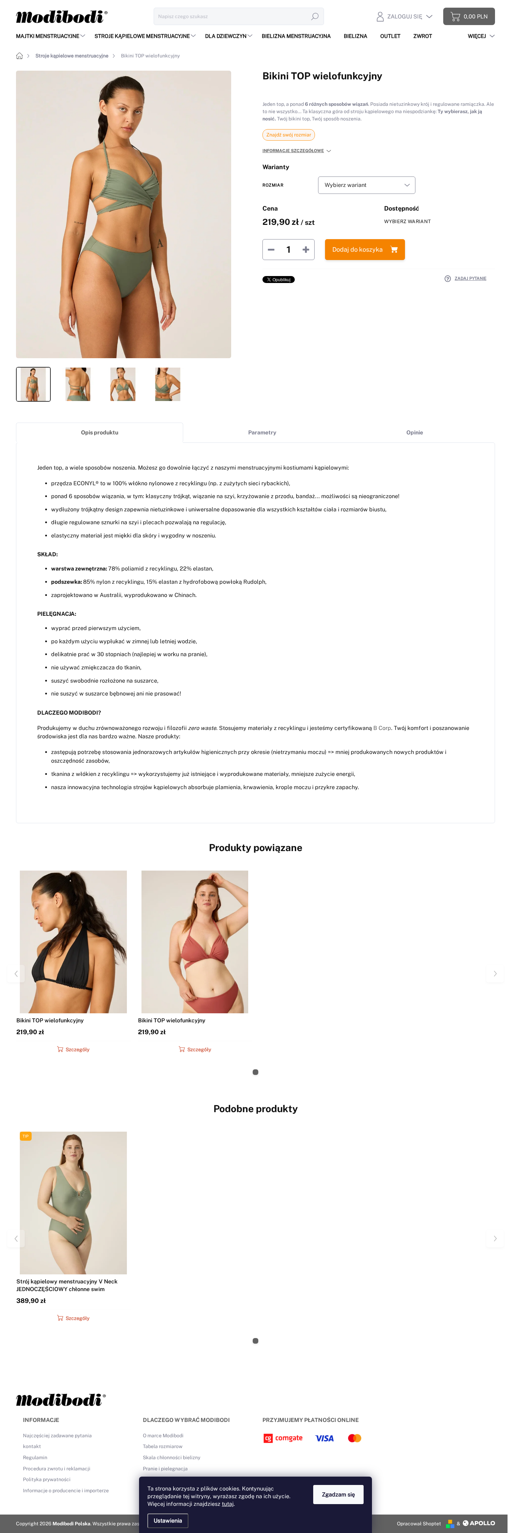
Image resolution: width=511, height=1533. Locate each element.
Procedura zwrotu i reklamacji (56, 1468)
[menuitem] (51, 36)
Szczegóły (77, 1049)
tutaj (228, 1504)
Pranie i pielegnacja (165, 1468)
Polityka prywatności (47, 1479)
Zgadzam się (338, 1494)
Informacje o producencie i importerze (66, 1490)
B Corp (382, 728)
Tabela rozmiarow (162, 1446)
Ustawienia (168, 1520)
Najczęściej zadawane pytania (57, 1435)
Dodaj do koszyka (357, 249)
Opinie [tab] (414, 432)
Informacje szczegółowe (293, 150)
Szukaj (315, 16)
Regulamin (35, 1457)
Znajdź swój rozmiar (288, 134)
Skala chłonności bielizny (171, 1457)
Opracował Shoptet (419, 1523)
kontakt (32, 1446)
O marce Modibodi (163, 1435)
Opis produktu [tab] (99, 432)
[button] (255, 1072)
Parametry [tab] (262, 432)
